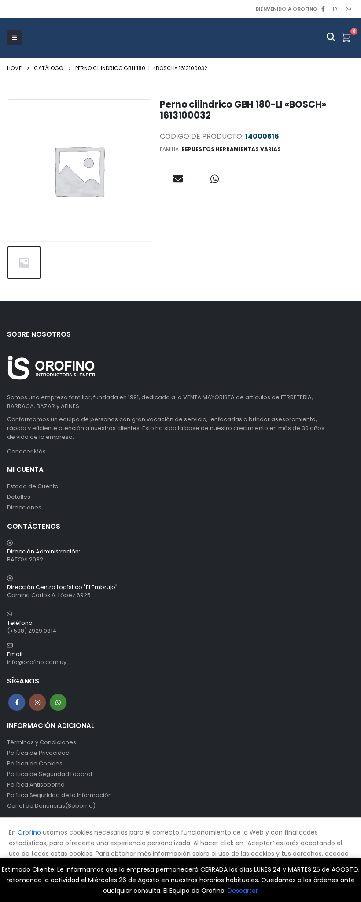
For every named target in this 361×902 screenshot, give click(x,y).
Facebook (17, 702)
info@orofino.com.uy (36, 662)
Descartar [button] (243, 890)
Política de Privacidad (38, 753)
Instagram (37, 702)
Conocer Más (26, 451)
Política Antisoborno (36, 784)
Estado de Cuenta (33, 486)
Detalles (18, 497)
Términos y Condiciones (41, 742)
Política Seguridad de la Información (59, 795)
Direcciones (24, 507)
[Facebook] (323, 9)
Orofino (29, 832)
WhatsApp (348, 9)
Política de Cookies (35, 763)
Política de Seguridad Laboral (49, 774)
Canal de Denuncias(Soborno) (51, 806)
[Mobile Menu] (14, 37)
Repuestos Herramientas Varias (231, 149)
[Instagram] (336, 9)
